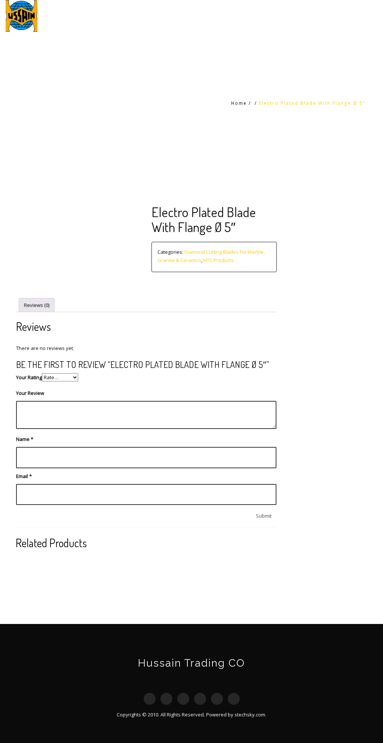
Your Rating (29, 377)
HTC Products (308, 15)
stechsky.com (250, 714)
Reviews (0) (36, 305)
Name (24, 439)
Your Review (30, 393)
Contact (360, 15)
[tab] (37, 305)
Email (24, 476)
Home (267, 15)
